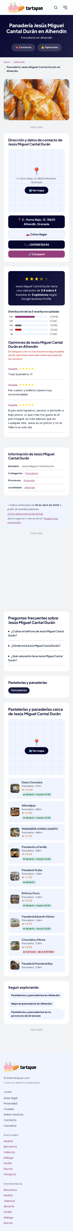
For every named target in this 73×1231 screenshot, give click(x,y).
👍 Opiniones (49, 47)
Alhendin (19, 62)
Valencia (9, 1152)
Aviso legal (10, 1098)
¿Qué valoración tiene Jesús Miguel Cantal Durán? (35, 658)
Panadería (31, 473)
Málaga (8, 1158)
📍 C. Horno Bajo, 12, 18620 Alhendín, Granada (36, 222)
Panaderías (19, 690)
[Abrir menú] (65, 7)
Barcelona (10, 1146)
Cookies (9, 1109)
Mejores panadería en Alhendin (31, 1003)
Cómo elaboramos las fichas (25, 513)
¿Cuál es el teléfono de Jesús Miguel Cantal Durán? (36, 633)
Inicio (7, 62)
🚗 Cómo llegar (36, 234)
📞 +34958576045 (36, 244)
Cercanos (10, 1126)
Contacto (10, 1120)
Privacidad (10, 1103)
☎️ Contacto (23, 47)
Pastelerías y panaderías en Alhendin (35, 995)
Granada (29, 480)
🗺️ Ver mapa (36, 190)
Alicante (9, 1206)
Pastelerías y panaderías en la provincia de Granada (31, 1014)
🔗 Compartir (36, 254)
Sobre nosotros (13, 1114)
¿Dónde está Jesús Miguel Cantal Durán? (35, 645)
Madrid (8, 1141)
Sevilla (8, 1163)
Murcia (8, 1169)
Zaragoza (10, 1174)
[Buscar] (56, 7)
